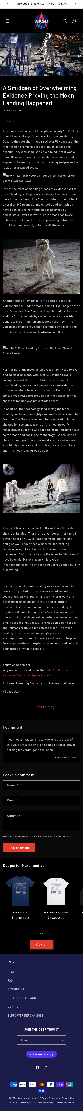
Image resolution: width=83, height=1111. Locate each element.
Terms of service (65, 1102)
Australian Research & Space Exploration (39, 1098)
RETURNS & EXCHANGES (23, 998)
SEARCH (13, 971)
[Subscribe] (61, 1040)
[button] (7, 21)
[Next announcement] (76, 4)
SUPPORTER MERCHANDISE (25, 1015)
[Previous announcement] (7, 4)
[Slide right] (50, 933)
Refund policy (27, 1102)
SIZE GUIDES (16, 989)
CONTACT (14, 1006)
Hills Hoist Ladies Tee (56, 912)
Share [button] (10, 121)
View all (41, 944)
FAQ (10, 980)
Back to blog (44, 707)
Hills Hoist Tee (20, 912)
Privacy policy (45, 1102)
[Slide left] (33, 933)
